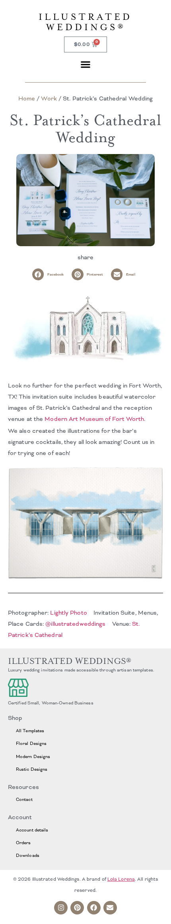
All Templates (30, 730)
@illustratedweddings (75, 623)
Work (48, 98)
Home (26, 98)
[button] (85, 64)
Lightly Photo (68, 612)
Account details (32, 830)
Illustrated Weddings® (85, 22)
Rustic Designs (31, 769)
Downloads (27, 855)
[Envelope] (110, 907)
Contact (24, 799)
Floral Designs (31, 743)
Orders (23, 842)
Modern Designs (33, 756)
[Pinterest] (77, 907)
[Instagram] (61, 907)
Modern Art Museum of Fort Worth (94, 418)
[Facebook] (94, 907)
